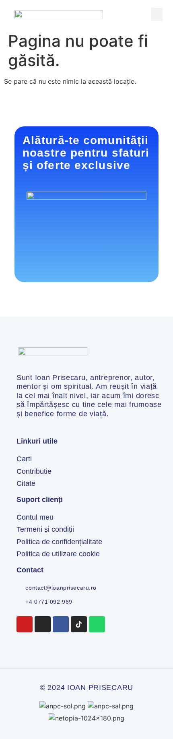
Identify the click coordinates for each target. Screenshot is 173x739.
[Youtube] (24, 624)
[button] (157, 14)
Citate (25, 483)
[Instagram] (43, 624)
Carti (24, 459)
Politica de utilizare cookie (58, 554)
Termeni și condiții (45, 529)
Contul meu (35, 517)
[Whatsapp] (97, 624)
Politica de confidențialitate (59, 542)
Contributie (33, 471)
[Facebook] (61, 624)
